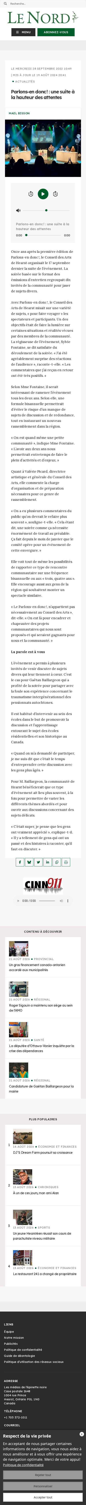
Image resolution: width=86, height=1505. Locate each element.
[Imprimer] (66, 862)
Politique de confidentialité (23, 1465)
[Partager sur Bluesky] (29, 862)
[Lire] (43, 194)
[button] (23, 32)
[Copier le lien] (57, 862)
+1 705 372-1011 (15, 1417)
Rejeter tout (43, 1475)
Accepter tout (43, 1497)
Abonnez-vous (56, 32)
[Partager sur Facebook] (20, 862)
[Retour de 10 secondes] (30, 194)
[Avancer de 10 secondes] (55, 194)
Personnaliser (43, 1486)
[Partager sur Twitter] (38, 862)
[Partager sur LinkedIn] (48, 862)
